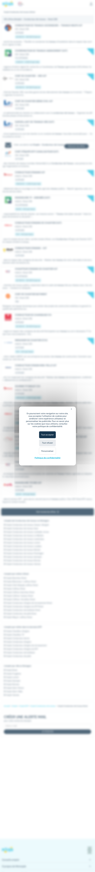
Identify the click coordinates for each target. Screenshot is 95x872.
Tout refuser (47, 443)
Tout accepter (47, 434)
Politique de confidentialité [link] (47, 458)
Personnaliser (47, 451)
